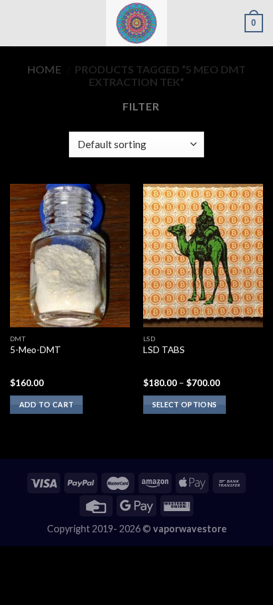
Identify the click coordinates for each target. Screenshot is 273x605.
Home (44, 69)
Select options (184, 404)
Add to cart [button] (46, 404)
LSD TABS (164, 349)
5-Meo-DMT (35, 349)
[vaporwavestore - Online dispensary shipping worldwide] (136, 23)
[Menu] (18, 23)
